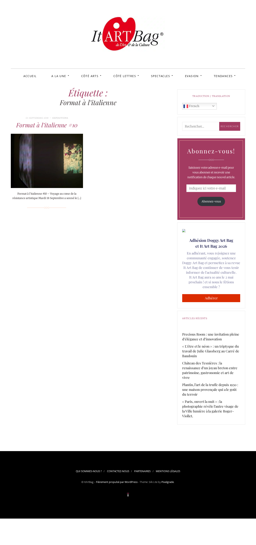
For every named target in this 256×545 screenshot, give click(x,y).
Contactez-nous (118, 471)
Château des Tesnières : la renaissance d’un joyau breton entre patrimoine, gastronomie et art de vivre (209, 370)
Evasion (192, 76)
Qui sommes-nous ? (89, 471)
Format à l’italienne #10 (47, 125)
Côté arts (90, 76)
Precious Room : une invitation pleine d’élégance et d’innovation (210, 336)
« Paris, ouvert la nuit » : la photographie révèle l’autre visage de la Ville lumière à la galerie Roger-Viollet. (210, 408)
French (193, 106)
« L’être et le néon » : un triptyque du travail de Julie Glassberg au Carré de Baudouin (210, 351)
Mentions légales (168, 471)
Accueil (30, 76)
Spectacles (160, 76)
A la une (58, 76)
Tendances (223, 76)
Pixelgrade (167, 482)
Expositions (60, 118)
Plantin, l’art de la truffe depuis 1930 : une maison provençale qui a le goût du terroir (210, 389)
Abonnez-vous (211, 201)
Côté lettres (124, 76)
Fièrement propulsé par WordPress (117, 482)
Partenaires (142, 471)
